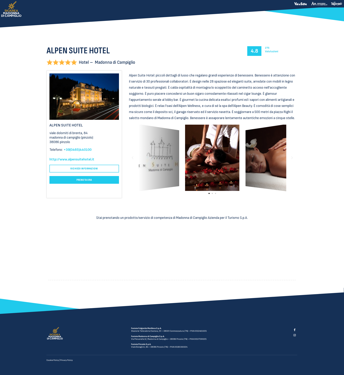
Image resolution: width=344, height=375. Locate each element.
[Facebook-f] (294, 329)
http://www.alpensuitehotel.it (71, 159)
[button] (209, 193)
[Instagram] (294, 335)
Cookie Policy (52, 360)
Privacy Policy (66, 360)
